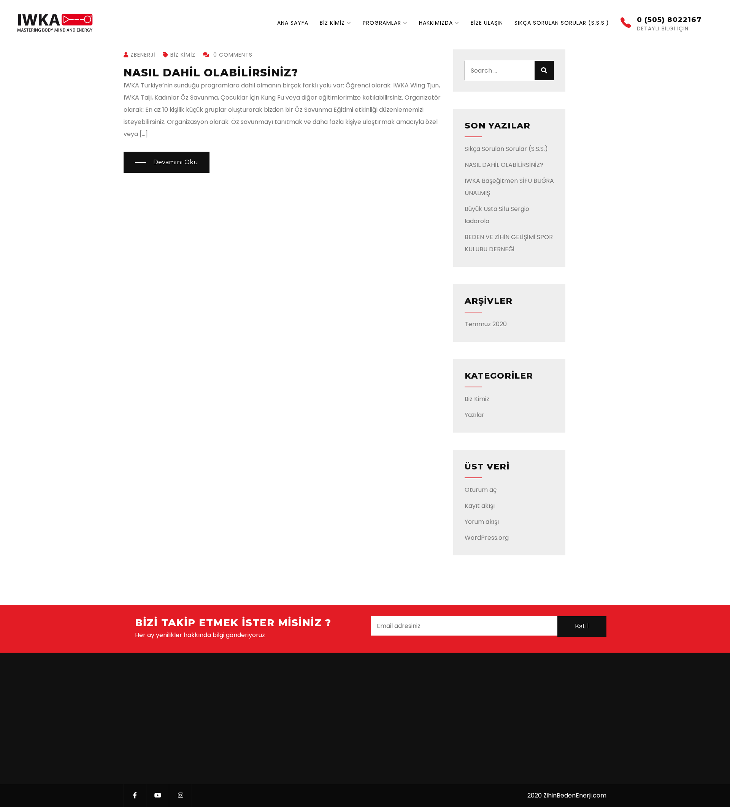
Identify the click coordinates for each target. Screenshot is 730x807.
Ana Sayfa (292, 23)
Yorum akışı (482, 521)
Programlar (382, 23)
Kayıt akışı (480, 505)
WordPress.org (487, 537)
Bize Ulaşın (487, 23)
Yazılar (474, 415)
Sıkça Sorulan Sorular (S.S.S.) (561, 23)
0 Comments (231, 55)
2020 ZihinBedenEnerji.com (566, 795)
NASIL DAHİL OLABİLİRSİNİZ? (211, 72)
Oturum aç (481, 489)
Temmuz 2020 (486, 324)
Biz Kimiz (332, 23)
